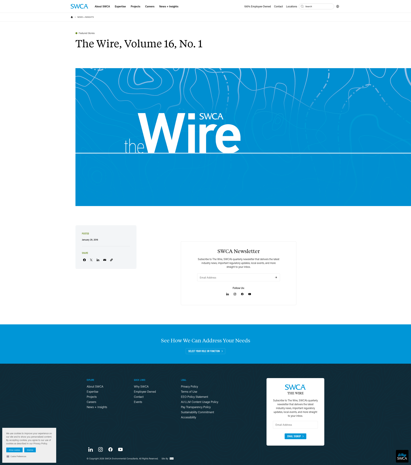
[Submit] (276, 277)
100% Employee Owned (257, 6)
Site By (165, 458)
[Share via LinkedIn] (98, 259)
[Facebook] (242, 294)
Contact (278, 6)
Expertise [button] (120, 6)
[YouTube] (249, 294)
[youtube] (120, 449)
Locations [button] (291, 6)
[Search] (302, 6)
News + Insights (85, 17)
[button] (16, 456)
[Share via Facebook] (84, 259)
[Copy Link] (111, 259)
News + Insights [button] (168, 6)
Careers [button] (149, 6)
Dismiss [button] (30, 450)
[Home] (72, 17)
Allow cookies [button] (14, 450)
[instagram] (100, 449)
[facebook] (110, 449)
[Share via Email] (104, 259)
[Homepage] (79, 6)
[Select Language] (337, 6)
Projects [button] (135, 6)
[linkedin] (90, 449)
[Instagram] (234, 294)
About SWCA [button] (102, 6)
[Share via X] (91, 259)
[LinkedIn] (227, 294)
